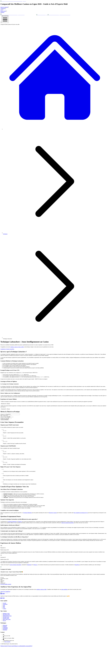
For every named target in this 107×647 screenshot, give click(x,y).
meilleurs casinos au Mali (41, 589)
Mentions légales (3, 645)
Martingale (29, 564)
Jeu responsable (27, 645)
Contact (4, 608)
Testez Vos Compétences (5, 591)
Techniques (5, 233)
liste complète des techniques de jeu (81, 512)
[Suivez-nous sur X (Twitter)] (2, 593)
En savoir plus (3, 584)
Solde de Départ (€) (4, 416)
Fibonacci (20, 521)
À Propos (9, 645)
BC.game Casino (7, 619)
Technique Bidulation (27, 512)
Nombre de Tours (3, 418)
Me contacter (8, 584)
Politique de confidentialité (19, 645)
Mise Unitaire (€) (3, 415)
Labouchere (5, 627)
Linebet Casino (6, 614)
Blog (3, 12)
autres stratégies (64, 589)
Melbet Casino (6, 613)
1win (4, 620)
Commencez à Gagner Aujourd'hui (7, 349)
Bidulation (5, 629)
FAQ (4, 607)
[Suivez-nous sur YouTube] (0, 593)
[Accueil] (55, 129)
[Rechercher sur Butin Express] (0, 13)
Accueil (4, 603)
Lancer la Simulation (4, 419)
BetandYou (77, 564)
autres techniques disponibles (15, 564)
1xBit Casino (6, 618)
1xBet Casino (6, 617)
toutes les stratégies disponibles (67, 522)
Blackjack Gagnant (53, 512)
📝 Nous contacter (6, 641)
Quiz (1, 12)
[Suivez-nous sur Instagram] (1, 593)
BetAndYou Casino (7, 615)
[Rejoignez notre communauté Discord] (3, 593)
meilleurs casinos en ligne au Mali (17, 346)
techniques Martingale (12, 521)
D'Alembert (5, 628)
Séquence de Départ (4, 414)
